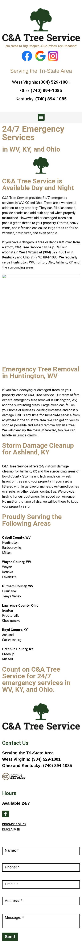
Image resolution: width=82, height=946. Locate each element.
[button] (41, 117)
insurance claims (25, 435)
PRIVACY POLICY (14, 824)
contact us (48, 491)
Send (10, 936)
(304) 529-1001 (54, 82)
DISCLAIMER (11, 829)
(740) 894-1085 (46, 90)
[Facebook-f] (5, 814)
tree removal (40, 400)
